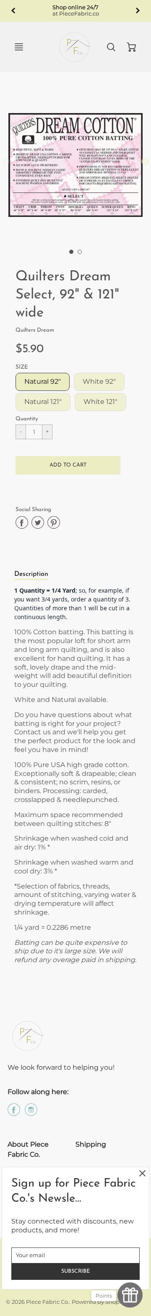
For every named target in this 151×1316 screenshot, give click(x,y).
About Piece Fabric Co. (28, 1149)
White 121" (100, 402)
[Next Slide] (145, 162)
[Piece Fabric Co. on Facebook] (14, 1113)
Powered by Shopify (99, 1302)
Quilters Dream (35, 330)
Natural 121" (43, 402)
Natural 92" (42, 381)
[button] (68, 465)
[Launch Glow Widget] (130, 1295)
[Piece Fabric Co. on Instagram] (31, 1113)
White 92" (99, 381)
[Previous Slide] (6, 162)
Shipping (91, 1144)
